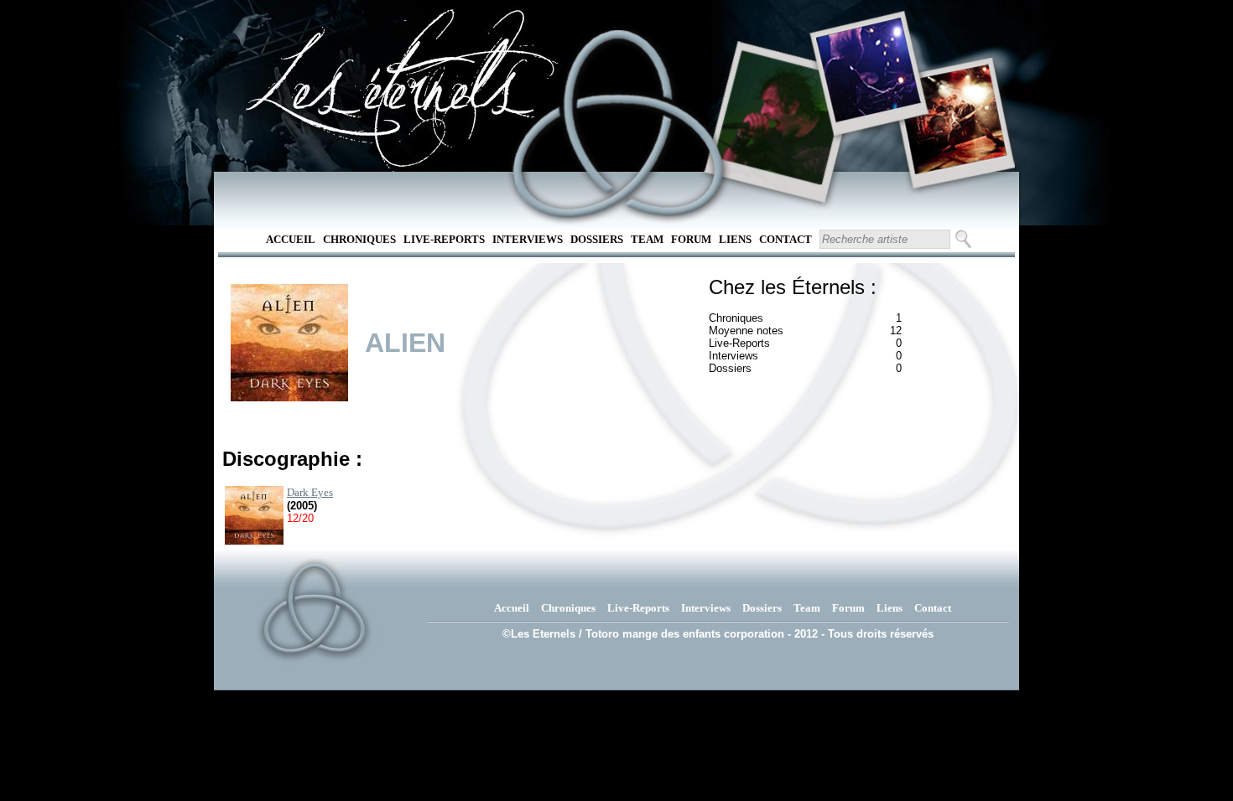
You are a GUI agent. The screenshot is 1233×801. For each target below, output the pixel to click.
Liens (735, 239)
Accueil (290, 239)
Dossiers (596, 239)
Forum (691, 239)
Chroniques (359, 239)
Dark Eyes (310, 492)
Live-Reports (444, 239)
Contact (785, 239)
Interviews (527, 239)
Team (647, 239)
